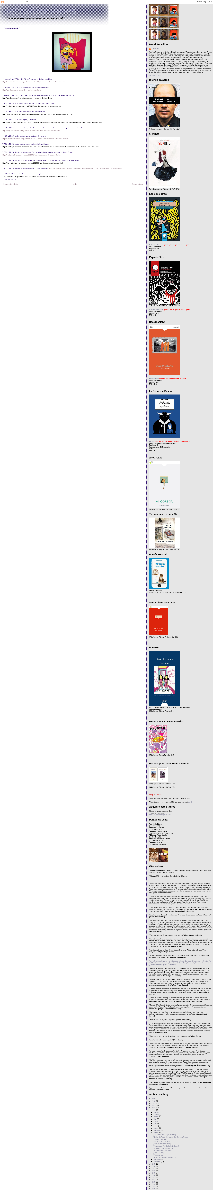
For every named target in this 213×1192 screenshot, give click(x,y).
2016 (154, 1166)
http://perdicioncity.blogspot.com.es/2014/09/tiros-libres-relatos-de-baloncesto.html (31, 155)
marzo (156, 1117)
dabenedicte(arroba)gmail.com (160, 815)
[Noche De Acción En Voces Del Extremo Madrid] (170, 1137)
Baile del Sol (154, 378)
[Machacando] (12, 28)
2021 (154, 1177)
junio (155, 1123)
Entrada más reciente (10, 184)
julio (155, 1126)
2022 (154, 1180)
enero (156, 1112)
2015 (154, 1164)
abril (155, 1119)
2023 (154, 1182)
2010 (154, 1101)
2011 (154, 1103)
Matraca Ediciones (156, 245)
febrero (156, 1114)
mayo (156, 1121)
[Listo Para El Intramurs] (162, 1144)
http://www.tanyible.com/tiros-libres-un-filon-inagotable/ (21, 90)
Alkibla (151, 441)
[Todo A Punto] (158, 1153)
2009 (154, 1099)
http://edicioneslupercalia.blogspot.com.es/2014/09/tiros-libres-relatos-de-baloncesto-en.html (35, 139)
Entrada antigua (137, 184)
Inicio (75, 184)
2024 (154, 1184)
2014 (154, 1110)
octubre (156, 1132)
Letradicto (155, 49)
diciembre (157, 1162)
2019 (154, 1173)
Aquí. (190, 802)
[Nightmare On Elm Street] (162, 1150)
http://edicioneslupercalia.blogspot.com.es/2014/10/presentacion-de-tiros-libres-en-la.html (34, 82)
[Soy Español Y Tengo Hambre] (164, 1135)
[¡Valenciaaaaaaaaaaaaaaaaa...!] (164, 1157)
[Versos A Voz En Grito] (161, 1141)
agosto (156, 1128)
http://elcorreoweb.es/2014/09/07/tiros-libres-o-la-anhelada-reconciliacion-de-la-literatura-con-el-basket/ (85, 168)
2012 (154, 1106)
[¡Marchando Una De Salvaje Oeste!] (166, 1146)
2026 (154, 1189)
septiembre (158, 1130)
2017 (154, 1168)
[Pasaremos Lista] (159, 1139)
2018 (154, 1171)
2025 (154, 1186)
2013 (154, 1108)
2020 (154, 1175)
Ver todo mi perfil (155, 75)
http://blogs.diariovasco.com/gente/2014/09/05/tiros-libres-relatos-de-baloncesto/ (31, 131)
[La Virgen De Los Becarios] (163, 1148)
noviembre (157, 1159)
